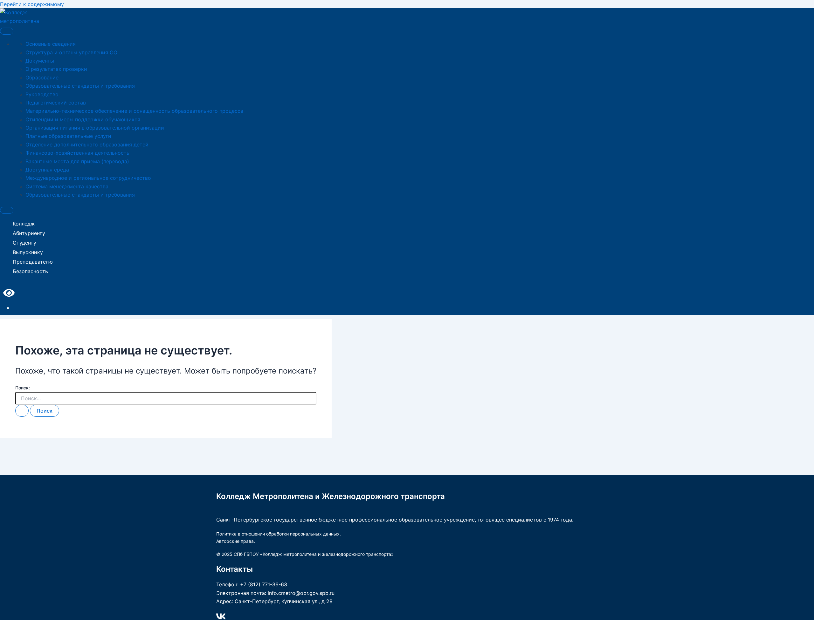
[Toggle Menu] (6, 31)
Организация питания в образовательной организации (94, 128)
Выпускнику (28, 252)
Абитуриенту (29, 233)
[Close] (6, 210)
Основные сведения (50, 44)
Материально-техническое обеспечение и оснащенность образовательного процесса (134, 111)
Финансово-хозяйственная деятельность (77, 153)
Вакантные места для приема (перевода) (77, 161)
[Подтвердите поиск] (22, 411)
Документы (39, 60)
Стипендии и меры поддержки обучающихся (82, 119)
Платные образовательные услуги (68, 136)
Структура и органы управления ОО (71, 52)
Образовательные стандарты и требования (80, 86)
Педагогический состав (55, 102)
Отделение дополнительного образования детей (86, 144)
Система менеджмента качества (66, 186)
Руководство (42, 94)
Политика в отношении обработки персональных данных (278, 533)
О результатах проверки (56, 69)
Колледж (24, 223)
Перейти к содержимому (32, 4)
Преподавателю (33, 262)
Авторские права (235, 541)
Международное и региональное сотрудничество (88, 178)
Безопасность (30, 271)
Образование (42, 77)
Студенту (24, 242)
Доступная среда (47, 169)
